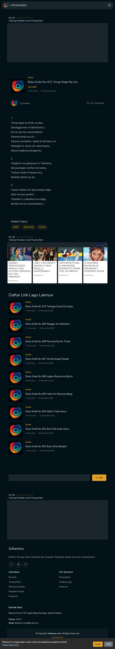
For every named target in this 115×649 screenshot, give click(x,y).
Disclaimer (13, 596)
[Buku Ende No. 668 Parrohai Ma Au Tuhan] (16, 342)
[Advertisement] (57, 42)
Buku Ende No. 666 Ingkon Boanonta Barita (49, 376)
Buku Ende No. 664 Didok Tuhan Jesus (46, 411)
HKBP (15, 227)
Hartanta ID (58, 637)
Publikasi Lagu (65, 582)
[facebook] (18, 564)
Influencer (63, 587)
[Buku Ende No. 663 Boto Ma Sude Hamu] (16, 430)
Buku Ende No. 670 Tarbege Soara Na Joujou (49, 306)
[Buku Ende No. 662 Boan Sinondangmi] (16, 447)
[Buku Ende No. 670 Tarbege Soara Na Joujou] (16, 307)
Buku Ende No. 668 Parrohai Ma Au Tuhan (48, 341)
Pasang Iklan (64, 577)
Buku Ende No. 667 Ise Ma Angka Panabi (47, 359)
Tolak (108, 644)
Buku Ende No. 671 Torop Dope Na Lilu (53, 82)
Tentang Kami (15, 582)
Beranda (12, 577)
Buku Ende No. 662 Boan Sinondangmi (46, 446)
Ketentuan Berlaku (17, 587)
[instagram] (25, 564)
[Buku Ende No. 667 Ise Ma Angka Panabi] (16, 360)
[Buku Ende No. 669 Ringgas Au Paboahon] (16, 325)
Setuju (98, 644)
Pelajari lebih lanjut (10, 645)
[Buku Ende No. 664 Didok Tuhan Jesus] (16, 412)
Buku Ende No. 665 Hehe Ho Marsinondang (49, 394)
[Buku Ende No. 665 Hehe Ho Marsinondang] (16, 395)
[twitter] (11, 564)
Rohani (42, 227)
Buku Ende (29, 227)
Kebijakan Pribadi (16, 591)
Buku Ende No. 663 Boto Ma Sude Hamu (47, 429)
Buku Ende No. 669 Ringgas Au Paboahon (48, 324)
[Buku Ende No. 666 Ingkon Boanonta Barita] (16, 377)
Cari (101, 477)
